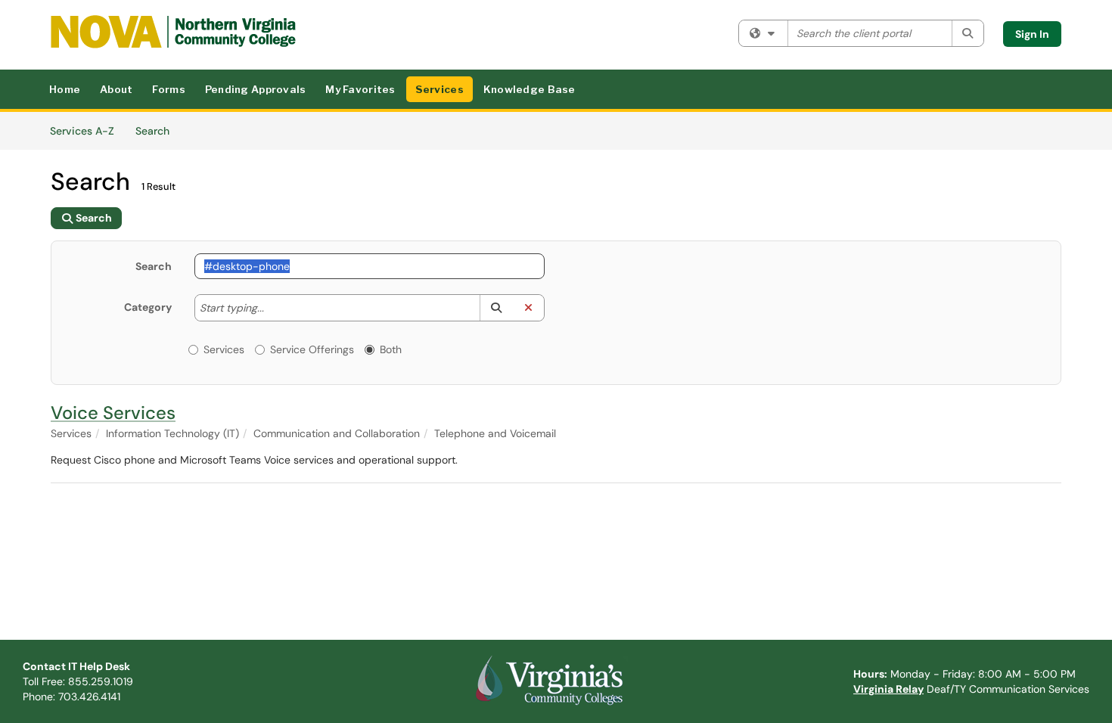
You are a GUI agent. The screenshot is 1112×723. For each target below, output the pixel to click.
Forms (168, 89)
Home (64, 89)
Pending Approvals (255, 89)
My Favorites (360, 89)
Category (148, 307)
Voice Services (113, 412)
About (116, 89)
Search (157, 130)
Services (439, 89)
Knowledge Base (529, 89)
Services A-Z (82, 131)
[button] (496, 308)
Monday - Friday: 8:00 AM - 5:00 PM (964, 674)
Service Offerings (312, 349)
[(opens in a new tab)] (173, 31)
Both (391, 349)
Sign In (1032, 34)
